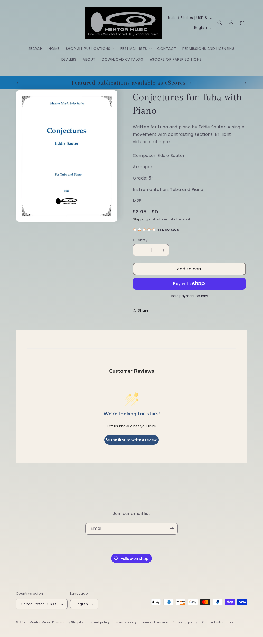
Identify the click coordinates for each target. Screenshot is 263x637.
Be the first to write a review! (131, 439)
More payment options (189, 296)
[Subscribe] (171, 529)
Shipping (140, 219)
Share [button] (143, 310)
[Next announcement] (245, 83)
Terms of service (154, 622)
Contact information (218, 622)
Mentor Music (40, 622)
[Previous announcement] (17, 83)
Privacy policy (126, 622)
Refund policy (99, 622)
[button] (90, 48)
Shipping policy (185, 622)
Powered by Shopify (67, 622)
